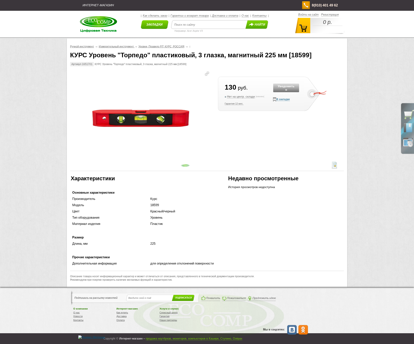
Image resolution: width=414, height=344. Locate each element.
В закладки (283, 99)
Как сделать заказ (155, 15)
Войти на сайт (308, 14)
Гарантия (164, 316)
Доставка (121, 316)
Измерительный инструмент (117, 46)
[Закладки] (408, 132)
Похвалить (213, 298)
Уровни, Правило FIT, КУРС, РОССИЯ (161, 46)
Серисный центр (169, 312)
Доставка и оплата (225, 15)
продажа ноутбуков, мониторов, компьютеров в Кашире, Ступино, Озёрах (194, 338)
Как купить (122, 312)
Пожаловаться (236, 298)
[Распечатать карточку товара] (334, 167)
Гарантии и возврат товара (190, 15)
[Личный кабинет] (408, 146)
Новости (78, 316)
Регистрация (330, 14)
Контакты (259, 15)
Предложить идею (264, 298)
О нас (245, 15)
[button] (207, 73)
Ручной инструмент (82, 46)
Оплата (120, 320)
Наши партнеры (168, 320)
